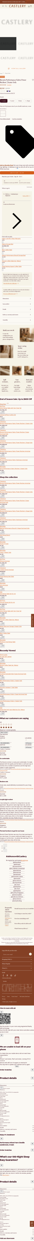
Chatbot (6, 925)
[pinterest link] (7, 975)
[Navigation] (3, 6)
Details (2, 1127)
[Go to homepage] (17, 6)
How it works (6, 1175)
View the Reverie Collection (10, 283)
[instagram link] (11, 975)
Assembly (2, 1131)
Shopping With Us (7, 959)
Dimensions (3, 1085)
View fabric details (5, 119)
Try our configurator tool (9, 293)
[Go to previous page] (5, 845)
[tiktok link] (15, 975)
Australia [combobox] (5, 981)
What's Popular (6, 964)
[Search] (6, 6)
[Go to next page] (5, 850)
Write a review (4, 732)
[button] (31, 6)
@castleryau (24, 860)
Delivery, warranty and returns (8, 1129)
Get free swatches (17, 119)
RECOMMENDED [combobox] (5, 743)
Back (17, 1066)
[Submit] (30, 954)
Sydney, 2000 (26, 196)
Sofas (1, 73)
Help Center (7, 918)
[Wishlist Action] (3, 412)
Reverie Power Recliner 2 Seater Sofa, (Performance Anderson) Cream (19, 788)
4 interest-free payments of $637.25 (7, 93)
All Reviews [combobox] (28, 743)
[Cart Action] (2, 242)
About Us (4, 968)
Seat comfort (3, 1126)
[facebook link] (3, 975)
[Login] (29, 6)
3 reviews (9, 85)
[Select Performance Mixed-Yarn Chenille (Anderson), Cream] (3, 113)
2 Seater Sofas (7, 73)
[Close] (1, 1012)
